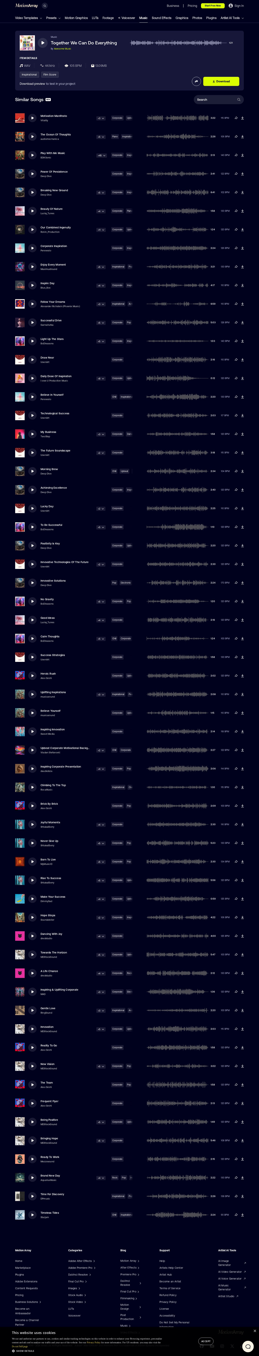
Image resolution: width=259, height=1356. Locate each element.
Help (162, 1260)
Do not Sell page (20, 1346)
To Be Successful (51, 524)
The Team (47, 1082)
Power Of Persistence (54, 171)
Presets (51, 18)
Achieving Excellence (54, 487)
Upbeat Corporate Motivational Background (68, 748)
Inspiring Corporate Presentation (61, 766)
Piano (115, 136)
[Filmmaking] (135, 1298)
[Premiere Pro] (138, 1274)
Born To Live (48, 859)
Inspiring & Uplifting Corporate (59, 989)
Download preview (32, 83)
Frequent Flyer (49, 1101)
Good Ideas (48, 617)
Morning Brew (49, 469)
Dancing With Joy (51, 933)
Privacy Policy (168, 1301)
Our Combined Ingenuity (56, 227)
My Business (48, 431)
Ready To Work (50, 1157)
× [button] (254, 1331)
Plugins (211, 18)
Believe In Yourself (52, 394)
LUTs (95, 18)
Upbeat (124, 471)
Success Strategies (53, 655)
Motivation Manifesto (54, 115)
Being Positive (49, 1119)
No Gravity (47, 599)
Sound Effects (162, 18)
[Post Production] (139, 1317)
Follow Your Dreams (53, 301)
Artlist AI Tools (230, 18)
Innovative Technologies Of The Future (65, 562)
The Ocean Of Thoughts (56, 134)
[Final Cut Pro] (137, 1291)
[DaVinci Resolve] (140, 1283)
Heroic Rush (48, 673)
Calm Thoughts (50, 636)
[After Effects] (138, 1267)
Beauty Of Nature (52, 208)
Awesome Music (62, 48)
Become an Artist (170, 1281)
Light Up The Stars (52, 339)
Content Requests (26, 1288)
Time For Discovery (52, 1194)
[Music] (129, 1325)
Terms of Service (170, 1288)
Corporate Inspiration (54, 246)
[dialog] (129, 1341)
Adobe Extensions (26, 1281)
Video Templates (27, 18)
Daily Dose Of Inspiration (56, 376)
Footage (108, 18)
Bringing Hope (49, 1138)
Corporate (117, 118)
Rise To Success (51, 878)
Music (143, 18)
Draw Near (47, 357)
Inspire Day (47, 283)
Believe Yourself (50, 710)
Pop (114, 582)
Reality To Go (49, 1045)
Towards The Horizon (54, 952)
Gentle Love (48, 1008)
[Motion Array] (138, 1260)
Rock (114, 1177)
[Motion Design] (139, 1307)
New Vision (47, 1064)
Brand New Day (50, 1175)
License (164, 1308)
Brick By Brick (49, 803)
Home (18, 1260)
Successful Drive (51, 320)
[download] (242, 118)
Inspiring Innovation (53, 729)
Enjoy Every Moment (53, 264)
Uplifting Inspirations (53, 692)
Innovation (47, 1026)
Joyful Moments (50, 822)
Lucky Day (47, 506)
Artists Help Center (171, 1267)
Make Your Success (53, 896)
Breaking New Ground (54, 190)
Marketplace (23, 1267)
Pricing (19, 1295)
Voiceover (128, 18)
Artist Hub (165, 1274)
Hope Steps (48, 915)
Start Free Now (213, 5)
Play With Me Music (53, 153)
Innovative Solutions (53, 580)
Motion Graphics (76, 18)
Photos (197, 18)
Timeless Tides (50, 1212)
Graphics (182, 18)
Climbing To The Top (53, 785)
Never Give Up (49, 840)
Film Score (50, 74)
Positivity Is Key (50, 543)
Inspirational (29, 74)
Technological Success (55, 413)
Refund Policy (168, 1295)
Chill (114, 397)
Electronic (126, 582)
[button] (89, 1351)
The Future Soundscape (55, 450)
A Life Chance (49, 971)
